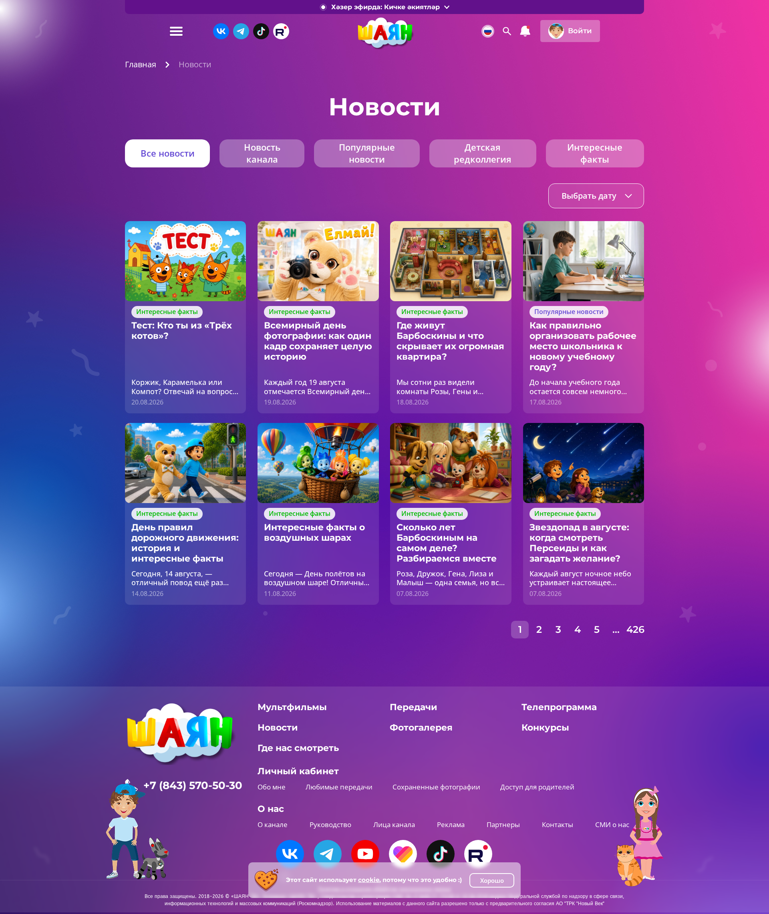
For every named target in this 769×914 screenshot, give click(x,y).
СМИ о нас (612, 824)
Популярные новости (367, 153)
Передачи (413, 707)
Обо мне (272, 786)
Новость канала (262, 153)
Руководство (330, 824)
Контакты (557, 824)
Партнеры (503, 824)
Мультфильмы (292, 707)
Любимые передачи (339, 786)
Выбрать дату (589, 195)
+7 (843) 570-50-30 (192, 785)
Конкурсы (545, 727)
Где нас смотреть (298, 748)
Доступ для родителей (537, 786)
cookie (368, 880)
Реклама (451, 824)
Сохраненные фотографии (436, 786)
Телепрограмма (559, 707)
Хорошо (492, 880)
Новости (278, 727)
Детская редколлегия (482, 153)
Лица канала (394, 824)
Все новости (168, 153)
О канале (273, 824)
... (616, 629)
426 (635, 629)
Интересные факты (594, 153)
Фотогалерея (421, 727)
